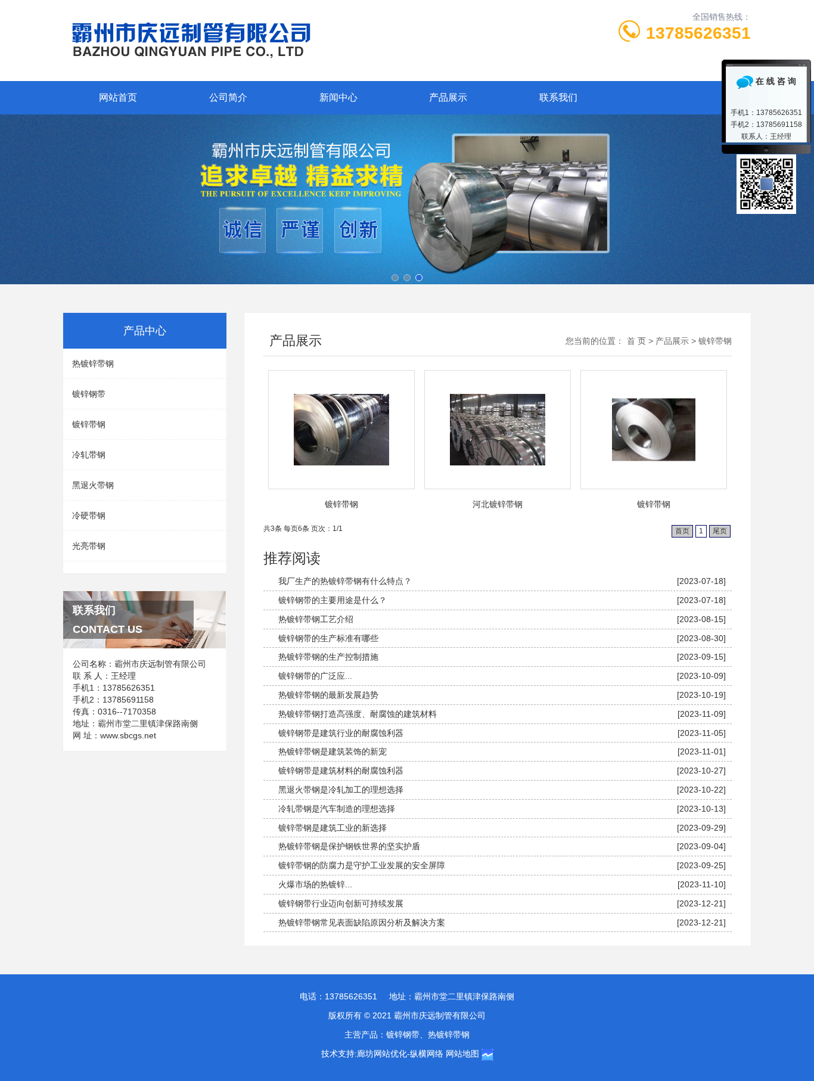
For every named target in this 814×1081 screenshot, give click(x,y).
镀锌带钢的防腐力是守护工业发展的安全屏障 (361, 865)
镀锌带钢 (88, 424)
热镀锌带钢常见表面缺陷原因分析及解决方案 (361, 922)
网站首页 (118, 97)
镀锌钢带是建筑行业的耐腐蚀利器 (340, 733)
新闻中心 (338, 97)
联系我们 (558, 97)
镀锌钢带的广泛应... (315, 676)
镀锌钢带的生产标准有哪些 (328, 638)
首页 (682, 531)
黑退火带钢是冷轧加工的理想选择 (340, 789)
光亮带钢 (88, 546)
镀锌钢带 (88, 394)
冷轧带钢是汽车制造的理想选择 (336, 808)
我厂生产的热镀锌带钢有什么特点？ (345, 581)
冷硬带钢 (88, 515)
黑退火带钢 (93, 485)
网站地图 (462, 1053)
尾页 (720, 531)
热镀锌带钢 (93, 363)
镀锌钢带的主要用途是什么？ (332, 600)
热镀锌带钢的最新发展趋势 (328, 695)
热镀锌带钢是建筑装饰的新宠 (332, 751)
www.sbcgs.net (128, 735)
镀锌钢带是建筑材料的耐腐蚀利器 (340, 770)
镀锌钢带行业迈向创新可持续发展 (340, 903)
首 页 (636, 341)
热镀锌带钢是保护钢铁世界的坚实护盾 (349, 846)
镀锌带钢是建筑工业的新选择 (332, 828)
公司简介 (228, 97)
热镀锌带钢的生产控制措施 (328, 656)
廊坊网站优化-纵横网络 (400, 1053)
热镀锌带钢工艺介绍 (315, 619)
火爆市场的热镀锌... (315, 884)
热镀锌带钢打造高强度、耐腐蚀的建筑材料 (357, 714)
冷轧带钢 (88, 454)
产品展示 (448, 97)
